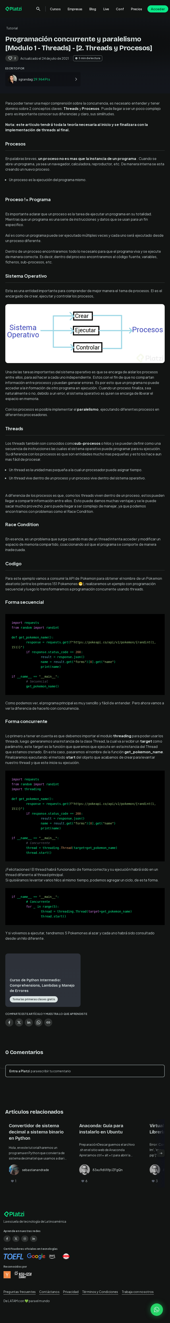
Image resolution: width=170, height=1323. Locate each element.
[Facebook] (7, 1239)
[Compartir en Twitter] (19, 1022)
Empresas (75, 9)
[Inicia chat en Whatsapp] (157, 1309)
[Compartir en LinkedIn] (29, 1022)
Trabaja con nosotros (138, 1292)
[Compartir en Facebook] (9, 1022)
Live (106, 9)
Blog (92, 9)
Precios (136, 9)
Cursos (55, 9)
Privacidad (71, 1292)
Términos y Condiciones (100, 1292)
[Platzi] (14, 8)
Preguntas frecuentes (20, 1292)
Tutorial (12, 28)
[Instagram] (24, 1239)
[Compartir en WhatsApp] (38, 1022)
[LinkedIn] (33, 1239)
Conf (120, 9)
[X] (15, 1239)
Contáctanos (49, 1292)
